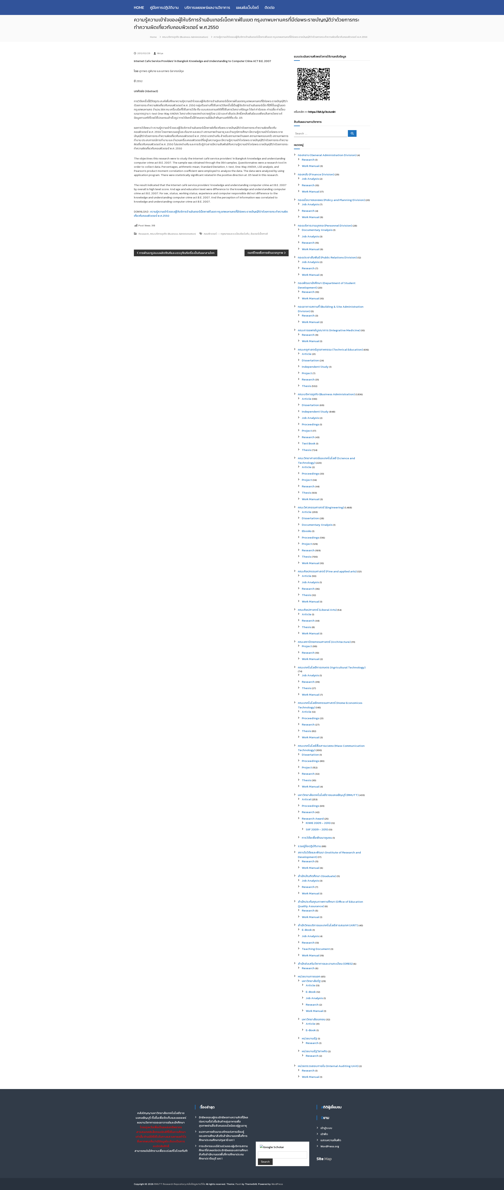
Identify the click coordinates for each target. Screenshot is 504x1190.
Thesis (306, 386)
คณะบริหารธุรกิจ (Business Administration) (185, 37)
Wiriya (160, 53)
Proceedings (310, 424)
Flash (238, 1184)
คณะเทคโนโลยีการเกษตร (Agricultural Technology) (331, 667)
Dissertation (310, 360)
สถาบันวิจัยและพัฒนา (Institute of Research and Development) (329, 854)
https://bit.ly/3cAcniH (321, 112)
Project (307, 373)
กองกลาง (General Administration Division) (327, 155)
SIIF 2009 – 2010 (317, 829)
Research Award (313, 818)
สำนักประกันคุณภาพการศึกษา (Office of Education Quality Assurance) (330, 903)
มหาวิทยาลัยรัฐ (311, 981)
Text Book (308, 443)
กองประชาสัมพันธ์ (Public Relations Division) (327, 257)
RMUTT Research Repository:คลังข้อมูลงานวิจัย (179, 1184)
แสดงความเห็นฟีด (331, 1140)
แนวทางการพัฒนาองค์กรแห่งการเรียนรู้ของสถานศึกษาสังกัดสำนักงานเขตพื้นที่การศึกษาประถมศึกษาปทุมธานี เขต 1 (223, 1136)
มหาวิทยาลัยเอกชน (313, 1019)
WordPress (277, 1184)
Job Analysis (310, 178)
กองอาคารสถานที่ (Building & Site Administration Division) (330, 308)
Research (144, 234)
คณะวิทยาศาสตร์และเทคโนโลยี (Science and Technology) (326, 460)
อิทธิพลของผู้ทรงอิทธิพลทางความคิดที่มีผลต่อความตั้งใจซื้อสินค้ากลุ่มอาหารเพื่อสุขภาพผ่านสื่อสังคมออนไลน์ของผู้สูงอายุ (223, 1121)
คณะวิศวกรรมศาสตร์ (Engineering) (321, 507)
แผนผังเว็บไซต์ (247, 7)
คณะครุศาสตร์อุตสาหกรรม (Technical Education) (330, 349)
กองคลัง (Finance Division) (316, 174)
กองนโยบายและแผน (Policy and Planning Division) (331, 200)
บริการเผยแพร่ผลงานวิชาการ (207, 7)
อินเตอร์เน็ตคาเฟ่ (259, 234)
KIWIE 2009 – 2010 (318, 823)
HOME (139, 7)
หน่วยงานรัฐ (309, 1038)
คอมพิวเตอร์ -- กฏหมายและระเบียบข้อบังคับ (226, 234)
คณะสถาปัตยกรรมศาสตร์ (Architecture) (324, 641)
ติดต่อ (270, 7)
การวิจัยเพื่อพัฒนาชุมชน (317, 837)
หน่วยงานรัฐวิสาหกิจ (314, 1051)
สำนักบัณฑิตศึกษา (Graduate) (317, 876)
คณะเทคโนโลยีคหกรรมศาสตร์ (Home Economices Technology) (330, 705)
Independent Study (315, 366)
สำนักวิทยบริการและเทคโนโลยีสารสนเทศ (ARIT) (328, 925)
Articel (306, 799)
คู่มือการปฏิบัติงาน (164, 7)
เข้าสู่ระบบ (326, 1128)
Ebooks (306, 531)
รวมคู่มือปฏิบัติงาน (309, 846)
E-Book (307, 929)
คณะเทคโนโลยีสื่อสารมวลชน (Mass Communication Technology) (331, 747)
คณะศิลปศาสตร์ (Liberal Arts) (317, 609)
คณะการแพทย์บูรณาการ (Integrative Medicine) (329, 330)
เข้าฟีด (324, 1134)
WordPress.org (330, 1146)
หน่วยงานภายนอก (309, 976)
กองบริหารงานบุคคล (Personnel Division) (325, 225)
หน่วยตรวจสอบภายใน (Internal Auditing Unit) (328, 1066)
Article (306, 354)
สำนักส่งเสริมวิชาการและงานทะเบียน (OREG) (325, 963)
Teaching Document (316, 949)
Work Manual (310, 166)
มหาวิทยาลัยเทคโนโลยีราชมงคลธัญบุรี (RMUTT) (328, 795)
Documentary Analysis (317, 230)
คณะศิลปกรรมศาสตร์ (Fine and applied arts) (327, 571)
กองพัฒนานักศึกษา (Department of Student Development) (326, 285)
